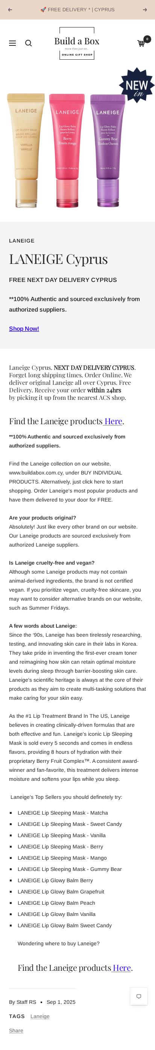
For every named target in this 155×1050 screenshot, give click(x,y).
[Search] (28, 43)
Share (16, 1030)
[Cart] (141, 43)
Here (113, 420)
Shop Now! (24, 328)
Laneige (22, 241)
